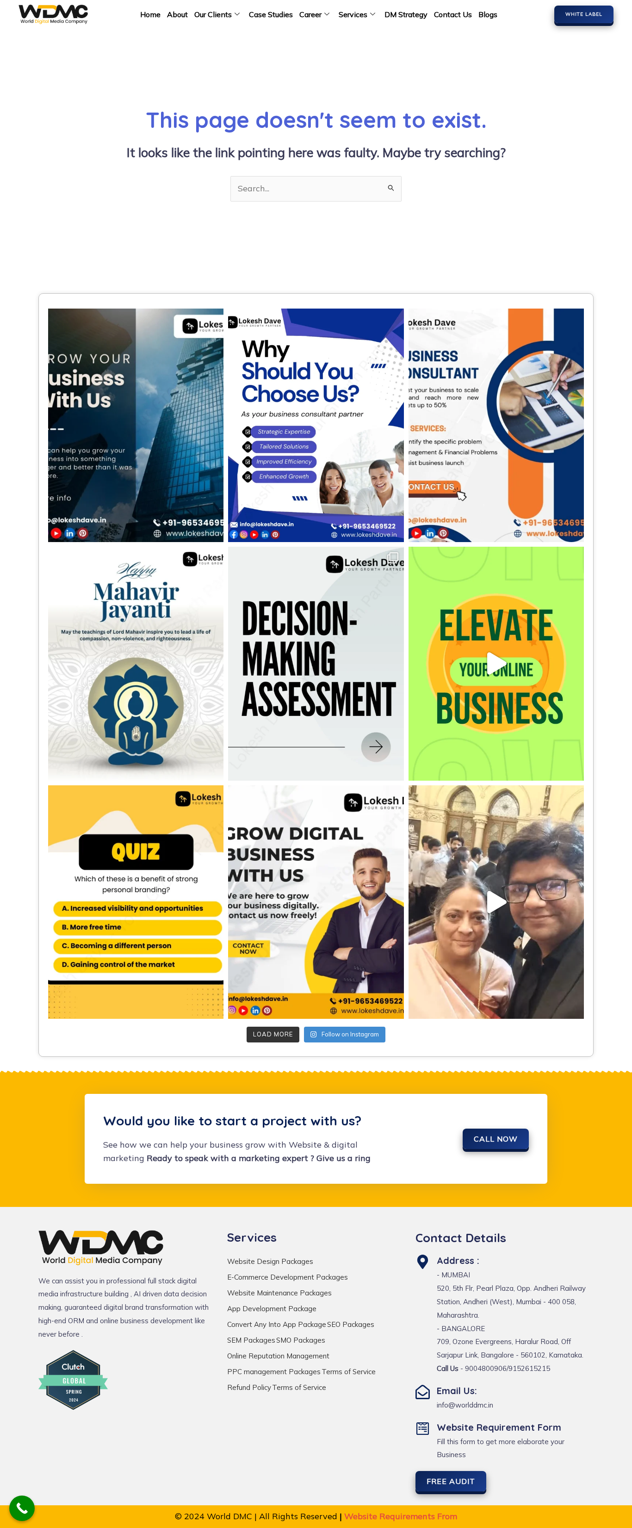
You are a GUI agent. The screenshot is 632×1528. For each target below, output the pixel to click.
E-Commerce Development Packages (287, 1277)
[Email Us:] (422, 1392)
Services (353, 14)
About (177, 14)
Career (310, 14)
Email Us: (457, 1390)
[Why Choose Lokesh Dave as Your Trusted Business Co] (315, 426)
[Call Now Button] (22, 1508)
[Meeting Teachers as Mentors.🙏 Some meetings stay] (496, 902)
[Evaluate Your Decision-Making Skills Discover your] (315, 664)
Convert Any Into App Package (276, 1324)
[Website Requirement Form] (422, 1428)
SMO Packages (300, 1340)
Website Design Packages (270, 1261)
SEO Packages (350, 1324)
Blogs (487, 14)
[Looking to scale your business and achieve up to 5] (496, 426)
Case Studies (271, 14)
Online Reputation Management (278, 1355)
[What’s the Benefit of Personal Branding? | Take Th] (135, 902)
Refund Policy (249, 1387)
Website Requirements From (400, 1516)
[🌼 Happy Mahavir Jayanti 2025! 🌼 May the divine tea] (135, 664)
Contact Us (453, 14)
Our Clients (213, 14)
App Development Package (271, 1308)
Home (150, 14)
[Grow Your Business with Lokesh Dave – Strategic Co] (135, 426)
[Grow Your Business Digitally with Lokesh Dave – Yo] (315, 902)
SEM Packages (251, 1340)
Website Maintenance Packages (279, 1292)
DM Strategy (406, 14)
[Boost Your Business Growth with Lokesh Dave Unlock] (496, 664)
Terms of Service (349, 1371)
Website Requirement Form (499, 1427)
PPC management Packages (274, 1371)
